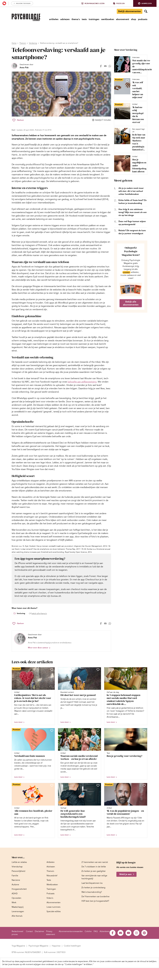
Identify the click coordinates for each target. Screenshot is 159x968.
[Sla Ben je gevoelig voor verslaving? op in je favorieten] (144, 730)
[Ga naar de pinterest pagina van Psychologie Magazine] (144, 933)
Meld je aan (125, 874)
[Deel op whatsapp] (110, 66)
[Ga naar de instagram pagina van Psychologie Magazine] (136, 933)
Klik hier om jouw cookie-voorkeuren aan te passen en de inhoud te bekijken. (123, 961)
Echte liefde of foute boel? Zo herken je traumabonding (133, 201)
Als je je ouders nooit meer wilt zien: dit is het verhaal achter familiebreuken (131, 191)
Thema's (22, 43)
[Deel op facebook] (101, 66)
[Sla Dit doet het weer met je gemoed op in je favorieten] (98, 669)
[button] (145, 3)
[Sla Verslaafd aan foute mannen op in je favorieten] (52, 730)
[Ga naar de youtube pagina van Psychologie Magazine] (128, 933)
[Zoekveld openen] (145, 11)
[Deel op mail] (105, 66)
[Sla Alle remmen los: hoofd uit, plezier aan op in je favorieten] (52, 785)
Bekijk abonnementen (129, 11)
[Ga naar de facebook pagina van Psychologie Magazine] (113, 933)
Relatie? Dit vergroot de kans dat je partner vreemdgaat (132, 232)
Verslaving (33, 43)
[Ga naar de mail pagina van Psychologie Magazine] (120, 933)
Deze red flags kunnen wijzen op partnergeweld (132, 223)
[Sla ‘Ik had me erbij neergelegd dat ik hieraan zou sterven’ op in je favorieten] (127, 105)
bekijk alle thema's (39, 613)
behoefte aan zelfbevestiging (82, 381)
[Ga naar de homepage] (26, 17)
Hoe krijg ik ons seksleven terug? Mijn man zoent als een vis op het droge (133, 212)
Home (14, 43)
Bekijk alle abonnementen (131, 303)
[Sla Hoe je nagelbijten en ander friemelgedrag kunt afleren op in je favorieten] (127, 157)
